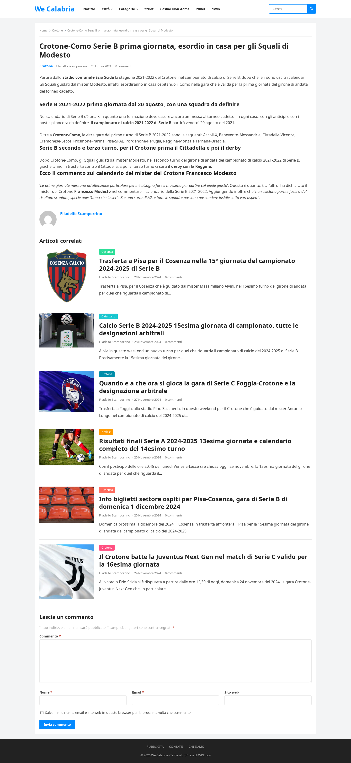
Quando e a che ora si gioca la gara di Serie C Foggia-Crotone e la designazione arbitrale (197, 387)
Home (43, 30)
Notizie (106, 432)
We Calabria (55, 8)
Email (138, 692)
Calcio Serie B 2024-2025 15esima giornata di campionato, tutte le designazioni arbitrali (198, 329)
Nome (45, 692)
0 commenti (123, 66)
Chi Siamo (196, 746)
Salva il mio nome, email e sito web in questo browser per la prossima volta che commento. (118, 712)
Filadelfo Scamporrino (71, 66)
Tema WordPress (182, 755)
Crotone (57, 30)
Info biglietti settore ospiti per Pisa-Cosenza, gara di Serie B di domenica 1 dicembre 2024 (193, 503)
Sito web (231, 692)
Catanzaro (108, 316)
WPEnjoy (204, 755)
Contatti (176, 746)
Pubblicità (155, 746)
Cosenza (107, 252)
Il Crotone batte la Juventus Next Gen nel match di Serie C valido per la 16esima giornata (203, 560)
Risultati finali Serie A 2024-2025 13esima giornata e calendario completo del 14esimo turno (195, 445)
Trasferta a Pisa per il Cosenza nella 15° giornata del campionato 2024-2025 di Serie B (197, 265)
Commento (50, 636)
